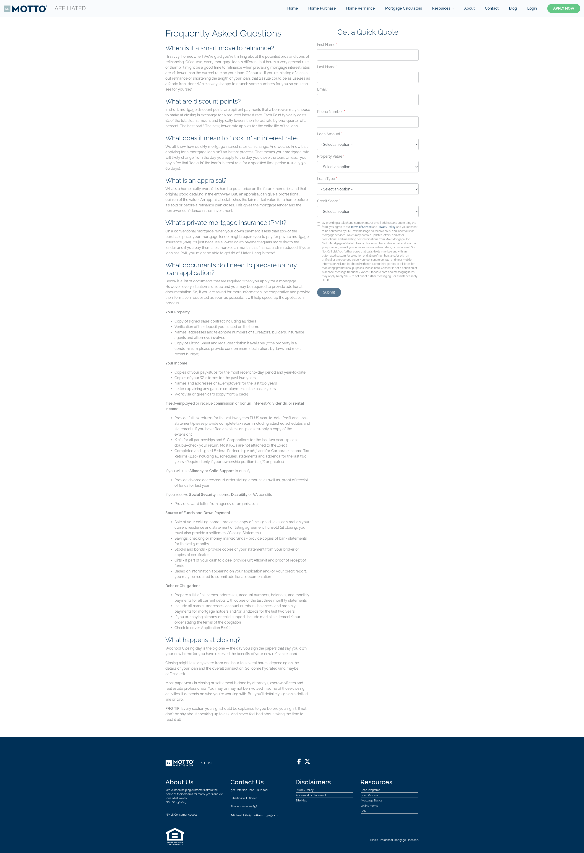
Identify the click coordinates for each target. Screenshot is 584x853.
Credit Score (328, 201)
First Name (327, 44)
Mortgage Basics (371, 800)
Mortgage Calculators (403, 8)
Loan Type (327, 179)
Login (532, 8)
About (469, 8)
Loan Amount (329, 134)
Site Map (301, 800)
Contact (492, 8)
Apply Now (563, 8)
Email (322, 89)
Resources (441, 8)
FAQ (363, 811)
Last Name (327, 67)
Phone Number (331, 111)
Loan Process (369, 795)
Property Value (330, 156)
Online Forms (369, 805)
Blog (513, 8)
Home (292, 8)
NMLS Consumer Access (181, 814)
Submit (329, 292)
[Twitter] (307, 762)
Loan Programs (370, 790)
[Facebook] (299, 762)
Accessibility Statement (311, 795)
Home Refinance (360, 8)
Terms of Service (361, 227)
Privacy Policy (387, 227)
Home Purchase (322, 8)
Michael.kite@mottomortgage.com (255, 815)
